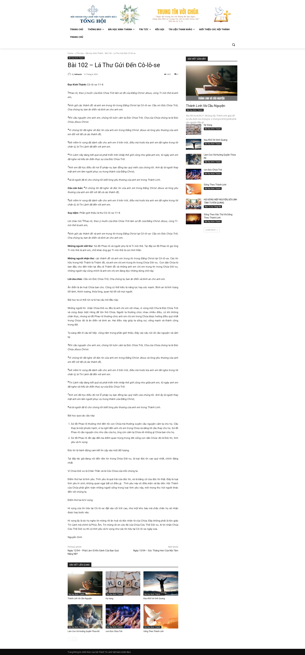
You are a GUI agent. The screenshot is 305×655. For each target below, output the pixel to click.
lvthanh (78, 74)
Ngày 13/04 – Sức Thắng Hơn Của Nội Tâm (155, 550)
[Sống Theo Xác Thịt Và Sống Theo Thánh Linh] (193, 219)
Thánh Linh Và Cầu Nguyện (80, 598)
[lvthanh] (70, 74)
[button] (233, 44)
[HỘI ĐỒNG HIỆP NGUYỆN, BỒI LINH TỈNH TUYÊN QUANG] (193, 204)
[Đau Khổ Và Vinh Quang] (160, 583)
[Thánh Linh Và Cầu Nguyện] (85, 583)
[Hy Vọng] (123, 583)
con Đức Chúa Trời (114, 631)
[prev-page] (70, 639)
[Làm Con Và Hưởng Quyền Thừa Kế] (85, 616)
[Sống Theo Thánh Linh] (160, 616)
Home (70, 53)
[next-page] (75, 639)
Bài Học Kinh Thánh (94, 53)
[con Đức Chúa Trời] (123, 616)
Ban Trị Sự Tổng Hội (213, 206)
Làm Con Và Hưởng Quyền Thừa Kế (83, 631)
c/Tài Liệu (79, 53)
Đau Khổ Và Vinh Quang (154, 598)
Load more (211, 229)
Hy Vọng (110, 598)
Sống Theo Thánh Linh (153, 631)
